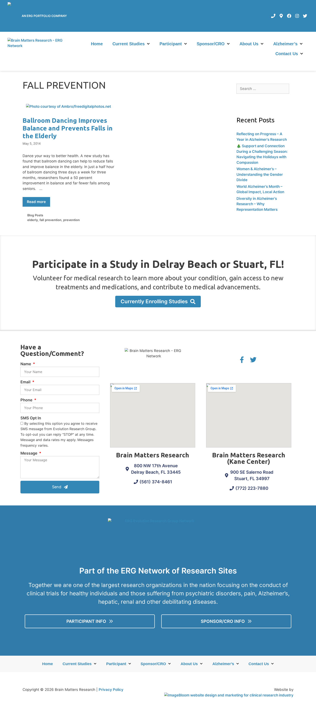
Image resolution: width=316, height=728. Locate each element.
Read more (36, 202)
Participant (171, 43)
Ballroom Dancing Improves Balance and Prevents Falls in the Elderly (68, 128)
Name (26, 364)
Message (29, 453)
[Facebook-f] (242, 360)
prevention (71, 220)
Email (25, 382)
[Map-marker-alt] (281, 15)
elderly (32, 220)
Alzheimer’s (285, 43)
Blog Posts (35, 215)
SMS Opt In (30, 418)
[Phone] (273, 15)
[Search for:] (262, 88)
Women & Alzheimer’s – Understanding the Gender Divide (259, 174)
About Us (248, 43)
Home (97, 43)
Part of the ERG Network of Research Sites (158, 570)
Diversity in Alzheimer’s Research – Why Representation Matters (257, 204)
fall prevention (50, 220)
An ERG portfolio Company (44, 16)
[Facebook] (289, 15)
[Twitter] (305, 15)
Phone (26, 400)
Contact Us (286, 53)
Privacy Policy (111, 689)
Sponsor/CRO (211, 43)
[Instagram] (297, 15)
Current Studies (128, 43)
